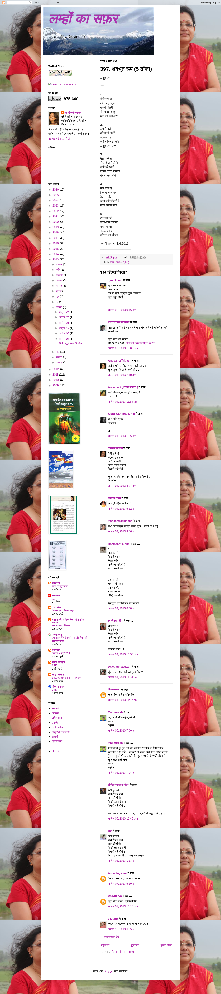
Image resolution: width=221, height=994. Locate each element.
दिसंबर (59, 264)
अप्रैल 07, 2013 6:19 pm (122, 883)
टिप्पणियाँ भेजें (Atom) (123, 951)
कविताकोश (57, 727)
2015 (55, 248)
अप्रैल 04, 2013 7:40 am (122, 374)
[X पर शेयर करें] (138, 257)
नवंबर (59, 269)
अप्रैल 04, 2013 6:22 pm (122, 508)
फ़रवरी (59, 357)
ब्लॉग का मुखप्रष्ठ (60, 586)
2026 (55, 189)
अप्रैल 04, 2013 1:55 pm (122, 436)
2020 (55, 221)
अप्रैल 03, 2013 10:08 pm (123, 348)
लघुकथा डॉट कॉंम (60, 731)
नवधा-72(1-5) (122, 262)
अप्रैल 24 (64, 317)
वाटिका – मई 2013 (61, 653)
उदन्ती (55, 722)
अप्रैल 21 (64, 322)
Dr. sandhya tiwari (119, 666)
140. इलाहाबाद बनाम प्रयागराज (66, 677)
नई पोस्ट (105, 945)
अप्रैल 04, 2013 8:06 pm (122, 531)
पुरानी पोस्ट (166, 945)
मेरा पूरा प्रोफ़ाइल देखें (59, 138)
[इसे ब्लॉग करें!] (134, 257)
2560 (54, 689)
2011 (55, 374)
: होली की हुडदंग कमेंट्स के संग (139, 343)
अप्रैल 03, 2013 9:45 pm (122, 310)
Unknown (114, 689)
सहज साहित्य (58, 662)
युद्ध (53, 598)
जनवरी (59, 362)
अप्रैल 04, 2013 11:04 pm (122, 677)
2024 (55, 200)
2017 (55, 238)
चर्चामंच (56, 595)
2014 (55, 254)
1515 (54, 665)
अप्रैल (59, 307)
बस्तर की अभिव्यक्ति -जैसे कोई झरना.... (68, 621)
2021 (55, 216)
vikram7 (113, 918)
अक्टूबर (60, 275)
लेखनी (55, 736)
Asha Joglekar (117, 873)
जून (58, 296)
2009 (55, 385)
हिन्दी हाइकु (58, 686)
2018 (55, 232)
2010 (55, 379)
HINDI (55, 751)
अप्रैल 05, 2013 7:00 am (122, 730)
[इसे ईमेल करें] (131, 257)
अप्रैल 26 (64, 311)
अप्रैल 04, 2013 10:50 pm (123, 654)
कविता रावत (115, 498)
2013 (55, 259)
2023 (55, 205)
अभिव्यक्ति (57, 717)
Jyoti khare (115, 280)
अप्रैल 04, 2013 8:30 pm (122, 608)
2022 (55, 211)
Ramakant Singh (119, 543)
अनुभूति (55, 708)
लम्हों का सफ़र (83, 18)
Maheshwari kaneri (120, 520)
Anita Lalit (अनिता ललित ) (123, 387)
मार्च (58, 351)
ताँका (112, 262)
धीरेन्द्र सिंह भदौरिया (119, 322)
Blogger (109, 971)
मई (57, 301)
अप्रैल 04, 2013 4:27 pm (122, 485)
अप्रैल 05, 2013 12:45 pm (123, 818)
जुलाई (59, 291)
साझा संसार (58, 674)
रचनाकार (57, 634)
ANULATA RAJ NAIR (121, 413)
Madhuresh (115, 712)
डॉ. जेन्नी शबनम (73, 112)
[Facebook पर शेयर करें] (141, 257)
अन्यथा (55, 713)
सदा (110, 831)
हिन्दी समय (57, 741)
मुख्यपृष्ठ (135, 945)
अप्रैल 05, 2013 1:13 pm (122, 860)
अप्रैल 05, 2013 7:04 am (122, 772)
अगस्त (59, 285)
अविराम (56, 583)
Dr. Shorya (115, 895)
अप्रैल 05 (64, 333)
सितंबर (59, 280)
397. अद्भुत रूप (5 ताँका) (71, 343)
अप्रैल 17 (64, 328)
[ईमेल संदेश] (124, 257)
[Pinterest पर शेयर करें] (144, 257)
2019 (55, 227)
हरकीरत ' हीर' (115, 620)
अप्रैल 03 (64, 338)
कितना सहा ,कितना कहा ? (64, 610)
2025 (55, 194)
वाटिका (56, 650)
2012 (55, 369)
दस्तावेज (56, 607)
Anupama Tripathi (119, 360)
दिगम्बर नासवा (115, 448)
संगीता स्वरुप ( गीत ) (118, 784)
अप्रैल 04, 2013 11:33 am (122, 401)
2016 (55, 243)
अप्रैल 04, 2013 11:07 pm (122, 700)
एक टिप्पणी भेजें (111, 937)
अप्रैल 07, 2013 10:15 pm (123, 906)
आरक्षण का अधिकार (61, 625)
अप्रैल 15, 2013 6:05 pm (122, 929)
